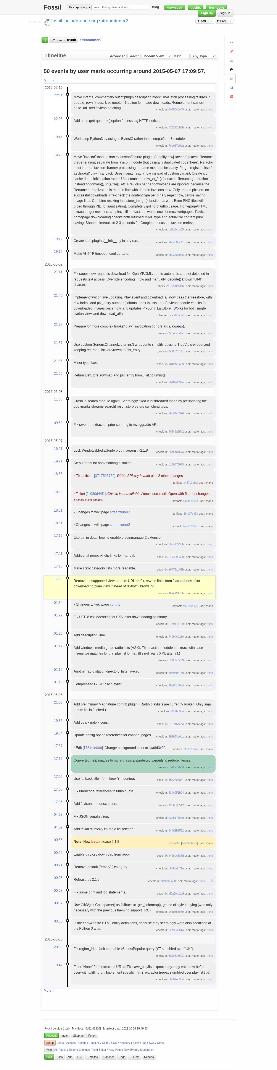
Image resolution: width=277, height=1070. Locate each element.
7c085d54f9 (176, 660)
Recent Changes (79, 1049)
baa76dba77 (189, 843)
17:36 (58, 758)
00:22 (58, 852)
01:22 (58, 615)
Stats (160, 1042)
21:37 (58, 343)
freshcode (216, 7)
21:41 (58, 272)
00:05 (58, 921)
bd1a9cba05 (176, 229)
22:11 (58, 95)
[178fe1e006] (93, 748)
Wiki (49, 1049)
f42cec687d (176, 855)
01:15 (58, 682)
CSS (114, 1042)
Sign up (207, 13)
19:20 (58, 155)
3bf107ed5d (191, 513)
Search (134, 56)
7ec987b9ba (176, 145)
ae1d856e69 (176, 911)
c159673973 (176, 464)
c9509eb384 (176, 979)
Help (49, 1057)
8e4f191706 (176, 593)
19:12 (58, 239)
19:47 (58, 965)
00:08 (58, 878)
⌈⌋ (44, 40)
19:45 (58, 137)
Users (60, 1042)
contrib (115, 604)
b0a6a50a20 (168, 881)
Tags (122, 1057)
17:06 (58, 776)
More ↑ (49, 81)
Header (124, 1042)
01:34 (58, 603)
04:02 (58, 827)
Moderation (147, 1049)
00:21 (58, 865)
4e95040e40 (176, 109)
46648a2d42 (176, 431)
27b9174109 (176, 624)
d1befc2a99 (176, 364)
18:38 (58, 474)
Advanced (118, 56)
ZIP (70, 1057)
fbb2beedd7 (176, 779)
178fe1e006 (176, 767)
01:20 (58, 633)
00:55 (58, 840)
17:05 (58, 802)
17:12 (58, 535)
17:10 (58, 566)
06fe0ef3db (177, 286)
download (174, 7)
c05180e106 (190, 606)
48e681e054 (176, 685)
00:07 (58, 890)
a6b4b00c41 (176, 242)
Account (51, 1035)
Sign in (225, 13)
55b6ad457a (176, 452)
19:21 (58, 449)
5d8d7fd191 (176, 351)
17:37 (58, 746)
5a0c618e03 (176, 955)
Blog (155, 7)
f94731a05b (176, 569)
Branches (108, 1057)
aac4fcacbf (177, 315)
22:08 (58, 119)
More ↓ (49, 990)
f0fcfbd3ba (177, 711)
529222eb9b (176, 127)
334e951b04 (176, 792)
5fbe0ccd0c (176, 333)
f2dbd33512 (176, 805)
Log (144, 1042)
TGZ (79, 1057)
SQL (152, 1042)
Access (71, 1042)
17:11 (58, 554)
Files (60, 1057)
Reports (149, 1057)
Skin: (105, 1042)
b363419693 (190, 501)
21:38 (58, 324)
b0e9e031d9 (176, 672)
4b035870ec (176, 254)
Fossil (48, 1028)
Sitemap (78, 1035)
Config (82, 1042)
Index (64, 1035)
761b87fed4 (176, 724)
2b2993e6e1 (176, 736)
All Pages (60, 1049)
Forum (92, 1035)
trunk (210, 109)
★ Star (202, 21)
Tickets (134, 1057)
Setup (50, 1042)
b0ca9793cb (176, 544)
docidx (195, 7)
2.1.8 (210, 881)
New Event (131, 1049)
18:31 (58, 510)
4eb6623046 (190, 526)
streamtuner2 (120, 512)
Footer (135, 1042)
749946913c (176, 636)
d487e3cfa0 (191, 482)
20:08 (58, 947)
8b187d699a (176, 382)
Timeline (94, 1042)
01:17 (58, 646)
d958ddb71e (176, 868)
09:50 (58, 423)
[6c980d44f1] (96, 494)
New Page (115, 1049)
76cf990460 (176, 557)
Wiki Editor (99, 1049)
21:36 (58, 361)
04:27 (58, 814)
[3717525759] (104, 476)
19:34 (58, 733)
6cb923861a (176, 930)
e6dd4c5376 (176, 413)
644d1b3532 (176, 830)
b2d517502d (176, 817)
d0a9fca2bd (176, 893)
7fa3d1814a (191, 749)
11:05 (58, 399)
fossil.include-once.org (74, 20)
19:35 (58, 721)
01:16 (58, 669)
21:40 (58, 295)
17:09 (58, 579)
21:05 (58, 702)
